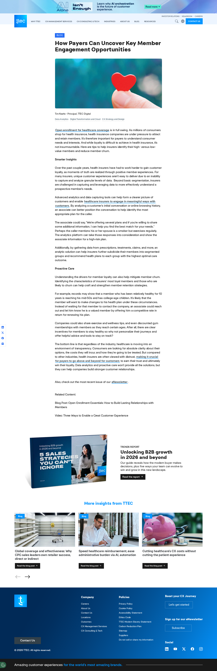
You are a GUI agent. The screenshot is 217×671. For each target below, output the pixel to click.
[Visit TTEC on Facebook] (192, 649)
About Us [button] (125, 21)
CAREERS (199, 16)
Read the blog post (26, 565)
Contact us (194, 21)
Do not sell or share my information (136, 639)
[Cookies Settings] (3, 665)
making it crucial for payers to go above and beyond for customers (106, 359)
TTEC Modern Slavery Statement (135, 621)
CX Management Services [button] (58, 21)
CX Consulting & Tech (91, 630)
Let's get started (179, 604)
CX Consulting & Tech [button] (88, 21)
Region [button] (183, 21)
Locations (86, 617)
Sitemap (123, 630)
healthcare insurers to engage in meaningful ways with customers (105, 204)
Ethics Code (125, 617)
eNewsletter (119, 382)
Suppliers (123, 635)
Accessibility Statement (130, 612)
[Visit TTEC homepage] (20, 600)
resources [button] (150, 21)
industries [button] (109, 21)
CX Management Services (94, 626)
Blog (136, 21)
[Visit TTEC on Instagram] (201, 649)
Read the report (131, 476)
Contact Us (27, 640)
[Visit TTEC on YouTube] (175, 649)
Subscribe (178, 628)
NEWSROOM (187, 16)
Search (177, 21)
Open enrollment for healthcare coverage (82, 130)
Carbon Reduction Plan (130, 626)
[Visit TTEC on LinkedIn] (166, 649)
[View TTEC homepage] (20, 21)
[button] (27, 576)
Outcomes (86, 621)
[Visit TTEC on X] (184, 649)
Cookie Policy (125, 608)
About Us (85, 608)
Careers (85, 603)
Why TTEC (35, 21)
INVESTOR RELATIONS (171, 16)
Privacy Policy (126, 603)
